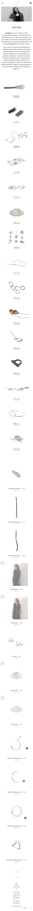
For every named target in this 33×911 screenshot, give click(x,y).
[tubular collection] (16, 350)
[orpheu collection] (16, 300)
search (16, 884)
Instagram (17, 903)
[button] (27, 908)
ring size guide (16, 886)
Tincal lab (18, 906)
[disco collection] (16, 199)
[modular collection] (16, 376)
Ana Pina (8, 33)
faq (16, 888)
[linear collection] (16, 451)
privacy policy (16, 894)
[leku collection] (16, 275)
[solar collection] (16, 401)
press (16, 883)
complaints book (16, 895)
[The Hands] (16, 98)
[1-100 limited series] (16, 174)
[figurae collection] (16, 249)
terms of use (17, 892)
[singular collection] (16, 325)
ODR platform (16, 897)
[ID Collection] (16, 123)
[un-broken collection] (16, 149)
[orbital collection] (16, 426)
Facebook (17, 901)
